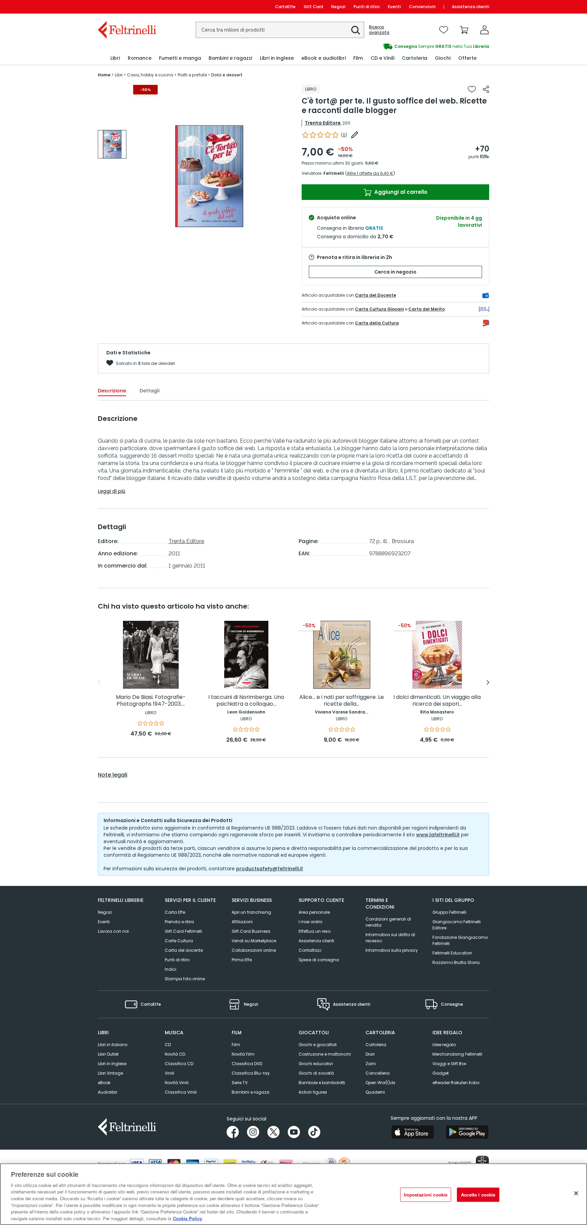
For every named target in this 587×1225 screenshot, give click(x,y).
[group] (391, 46)
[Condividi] (486, 89)
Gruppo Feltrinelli (449, 912)
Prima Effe (242, 960)
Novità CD (175, 1054)
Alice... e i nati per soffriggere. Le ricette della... (341, 701)
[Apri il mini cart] (464, 30)
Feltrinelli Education (452, 953)
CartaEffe (285, 7)
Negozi (338, 7)
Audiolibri (107, 1092)
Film (236, 1044)
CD (168, 1044)
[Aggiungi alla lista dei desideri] (472, 89)
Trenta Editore (323, 122)
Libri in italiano (112, 1044)
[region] (293, 1194)
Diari (370, 1054)
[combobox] (280, 30)
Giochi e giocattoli (318, 1044)
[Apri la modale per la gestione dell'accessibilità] (482, 1162)
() (344, 135)
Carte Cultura (179, 941)
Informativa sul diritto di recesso (390, 938)
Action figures (313, 1092)
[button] (355, 30)
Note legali (112, 775)
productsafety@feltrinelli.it (269, 868)
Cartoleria (376, 1044)
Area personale (314, 912)
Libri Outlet (108, 1054)
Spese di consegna (319, 960)
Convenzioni (422, 7)
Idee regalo (444, 1044)
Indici (170, 969)
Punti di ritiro (367, 7)
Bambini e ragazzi (250, 1092)
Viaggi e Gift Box (449, 1063)
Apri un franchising (251, 912)
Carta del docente (184, 950)
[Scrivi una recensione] (355, 135)
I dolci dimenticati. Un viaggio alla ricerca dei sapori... (437, 701)
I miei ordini (310, 922)
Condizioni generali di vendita (388, 922)
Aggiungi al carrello (400, 192)
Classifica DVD (247, 1063)
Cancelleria (378, 1073)
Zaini (371, 1063)
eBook (104, 1082)
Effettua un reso (315, 931)
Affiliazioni (242, 922)
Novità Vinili (177, 1082)
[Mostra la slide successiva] (488, 682)
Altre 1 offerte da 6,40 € (370, 173)
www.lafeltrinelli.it (438, 834)
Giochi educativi (316, 1063)
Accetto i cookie (478, 1194)
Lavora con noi (113, 931)
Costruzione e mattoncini (325, 1054)
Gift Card (313, 7)
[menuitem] (115, 58)
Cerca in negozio (395, 271)
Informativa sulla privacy (392, 950)
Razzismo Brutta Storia (456, 962)
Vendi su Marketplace (254, 941)
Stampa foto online (185, 979)
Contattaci (310, 950)
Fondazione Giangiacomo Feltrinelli (460, 940)
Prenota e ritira (179, 922)
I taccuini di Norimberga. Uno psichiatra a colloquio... (246, 701)
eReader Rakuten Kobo (455, 1082)
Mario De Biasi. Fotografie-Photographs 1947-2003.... (151, 701)
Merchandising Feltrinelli (457, 1054)
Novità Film (243, 1054)
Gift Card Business (251, 931)
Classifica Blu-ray (251, 1073)
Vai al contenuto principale (126, 6)
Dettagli (149, 390)
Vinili (169, 1073)
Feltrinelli (333, 173)
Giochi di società (316, 1073)
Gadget (440, 1073)
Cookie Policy (187, 1218)
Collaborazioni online (254, 950)
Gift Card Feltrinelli (183, 931)
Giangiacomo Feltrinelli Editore (456, 925)
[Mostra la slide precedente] (99, 682)
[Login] (484, 30)
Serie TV (240, 1082)
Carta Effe (175, 912)
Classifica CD (179, 1063)
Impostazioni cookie (425, 1194)
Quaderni (375, 1092)
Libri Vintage (110, 1073)
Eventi (394, 7)
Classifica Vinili (181, 1092)
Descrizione (112, 390)
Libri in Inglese (112, 1063)
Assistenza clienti (470, 7)
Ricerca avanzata (379, 29)
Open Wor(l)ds (380, 1082)
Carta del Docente (375, 295)
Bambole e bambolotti (322, 1082)
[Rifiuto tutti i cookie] (576, 1193)
